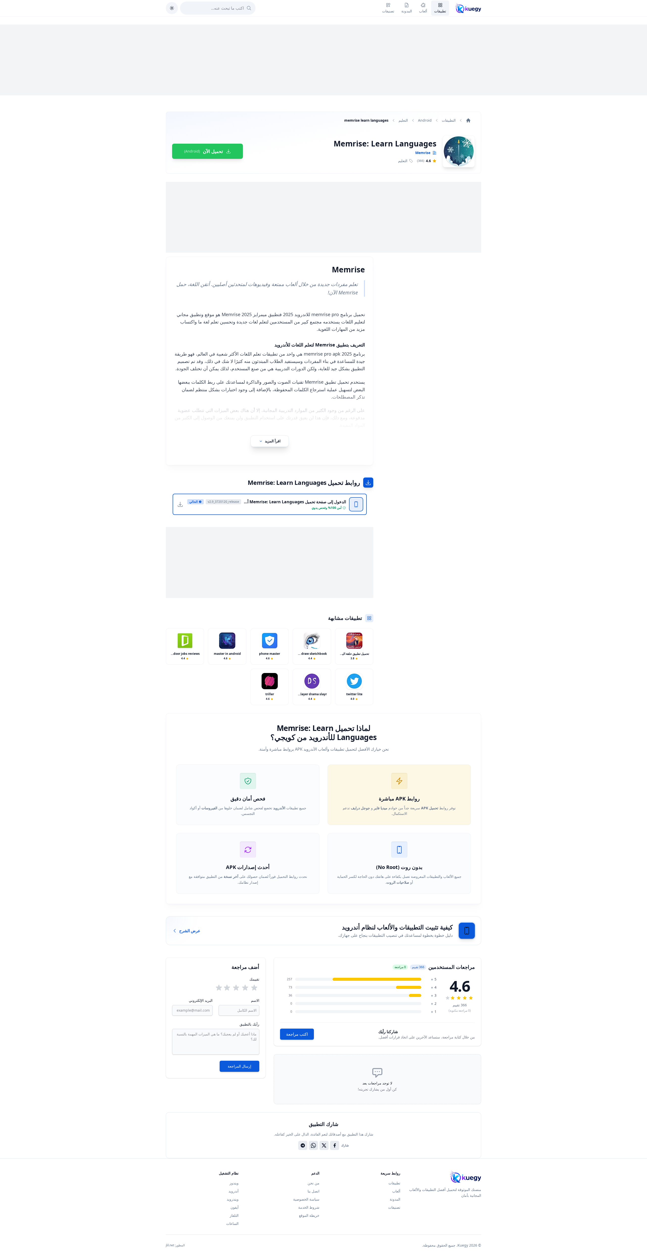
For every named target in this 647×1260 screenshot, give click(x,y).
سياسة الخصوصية (306, 1199)
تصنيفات (394, 1207)
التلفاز (234, 1215)
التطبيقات (449, 120)
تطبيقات (394, 1183)
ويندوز (234, 1183)
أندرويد (233, 1191)
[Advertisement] (323, 60)
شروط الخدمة (308, 1207)
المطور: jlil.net (175, 1245)
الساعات (232, 1223)
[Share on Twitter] (324, 1145)
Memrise (422, 152)
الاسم (255, 1000)
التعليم (403, 120)
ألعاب (396, 1191)
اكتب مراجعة (297, 1034)
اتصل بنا (313, 1191)
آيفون (234, 1207)
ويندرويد (233, 1199)
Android (425, 120)
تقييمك (254, 979)
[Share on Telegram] (302, 1145)
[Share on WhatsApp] (313, 1145)
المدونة (395, 1199)
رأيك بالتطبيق (249, 1024)
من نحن (313, 1183)
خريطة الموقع (309, 1215)
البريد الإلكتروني (201, 1000)
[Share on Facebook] (334, 1145)
